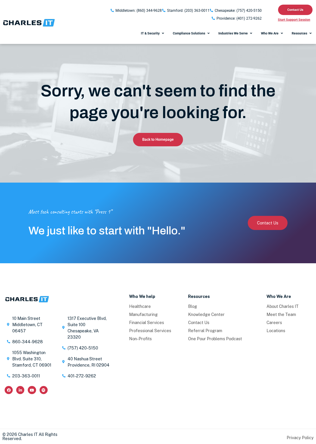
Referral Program (205, 330)
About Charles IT (282, 306)
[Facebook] (9, 390)
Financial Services (146, 322)
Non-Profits (140, 339)
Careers (274, 322)
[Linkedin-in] (20, 390)
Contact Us (198, 322)
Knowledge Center (206, 314)
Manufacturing (143, 314)
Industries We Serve (233, 33)
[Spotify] (44, 390)
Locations (275, 330)
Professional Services (150, 330)
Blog (192, 306)
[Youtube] (32, 390)
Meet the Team (281, 314)
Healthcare (140, 306)
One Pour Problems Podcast (215, 339)
